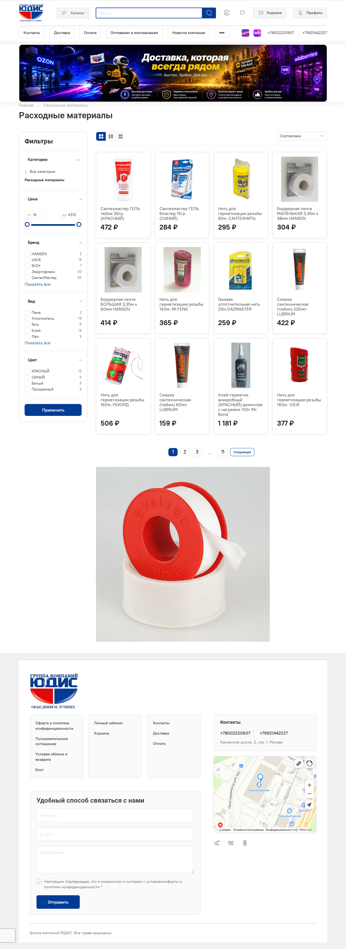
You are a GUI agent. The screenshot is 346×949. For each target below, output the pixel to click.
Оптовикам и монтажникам (134, 32)
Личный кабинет (108, 723)
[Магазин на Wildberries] (257, 33)
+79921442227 (314, 32)
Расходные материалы (44, 180)
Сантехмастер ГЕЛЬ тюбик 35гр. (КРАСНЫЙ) (120, 213)
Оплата (90, 32)
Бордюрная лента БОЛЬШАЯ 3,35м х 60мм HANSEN (119, 304)
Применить (53, 410)
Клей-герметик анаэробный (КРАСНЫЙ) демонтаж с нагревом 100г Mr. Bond (240, 404)
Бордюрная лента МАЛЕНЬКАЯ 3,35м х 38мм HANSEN (297, 213)
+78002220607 (281, 32)
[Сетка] (101, 136)
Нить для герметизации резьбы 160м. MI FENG (181, 304)
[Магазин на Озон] (245, 33)
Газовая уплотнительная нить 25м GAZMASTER (239, 304)
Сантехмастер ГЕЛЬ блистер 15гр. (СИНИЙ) (179, 213)
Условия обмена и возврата (51, 757)
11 (222, 452)
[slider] (27, 224)
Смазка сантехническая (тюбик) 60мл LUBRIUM (175, 402)
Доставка (62, 32)
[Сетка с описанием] (111, 136)
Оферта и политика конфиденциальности (54, 726)
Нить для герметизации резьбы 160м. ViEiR (299, 399)
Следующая (242, 452)
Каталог (78, 13)
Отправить (58, 902)
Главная (26, 105)
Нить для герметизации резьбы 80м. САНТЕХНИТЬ (240, 213)
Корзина (101, 733)
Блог (39, 769)
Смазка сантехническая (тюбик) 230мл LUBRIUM (292, 307)
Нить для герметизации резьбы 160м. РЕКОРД (122, 399)
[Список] (120, 136)
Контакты (32, 32)
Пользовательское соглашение (51, 741)
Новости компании (188, 32)
